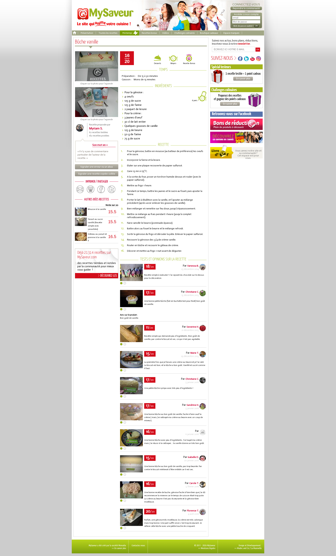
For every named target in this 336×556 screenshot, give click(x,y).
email (80, 189)
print (90, 189)
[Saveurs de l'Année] (236, 137)
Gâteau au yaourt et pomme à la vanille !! (97, 237)
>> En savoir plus (119, 548)
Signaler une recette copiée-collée (96, 173)
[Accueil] (74, 33)
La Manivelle (256, 548)
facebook (101, 189)
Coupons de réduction (236, 124)
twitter (111, 189)
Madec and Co (243, 548)
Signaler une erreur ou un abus (96, 166)
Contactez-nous (138, 545)
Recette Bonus (189, 63)
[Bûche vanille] (131, 280)
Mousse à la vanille (97, 209)
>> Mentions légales (206, 548)
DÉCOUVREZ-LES (108, 275)
